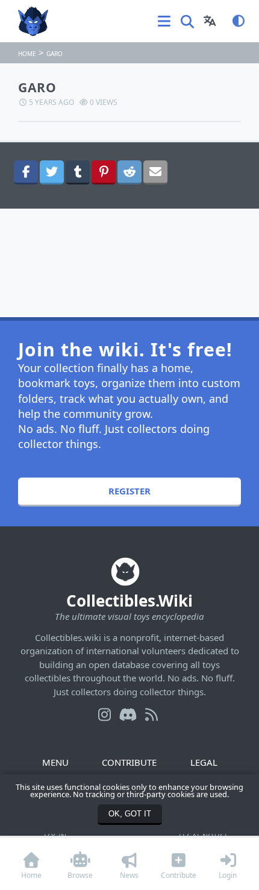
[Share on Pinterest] (104, 172)
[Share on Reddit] (129, 172)
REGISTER (129, 491)
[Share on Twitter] (52, 172)
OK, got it (129, 813)
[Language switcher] (210, 21)
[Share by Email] (155, 172)
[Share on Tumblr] (78, 172)
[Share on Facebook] (26, 172)
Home (27, 53)
